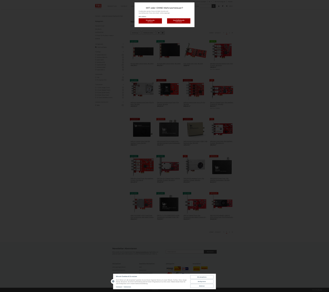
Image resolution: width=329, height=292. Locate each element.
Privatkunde (150, 21)
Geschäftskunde (178, 21)
